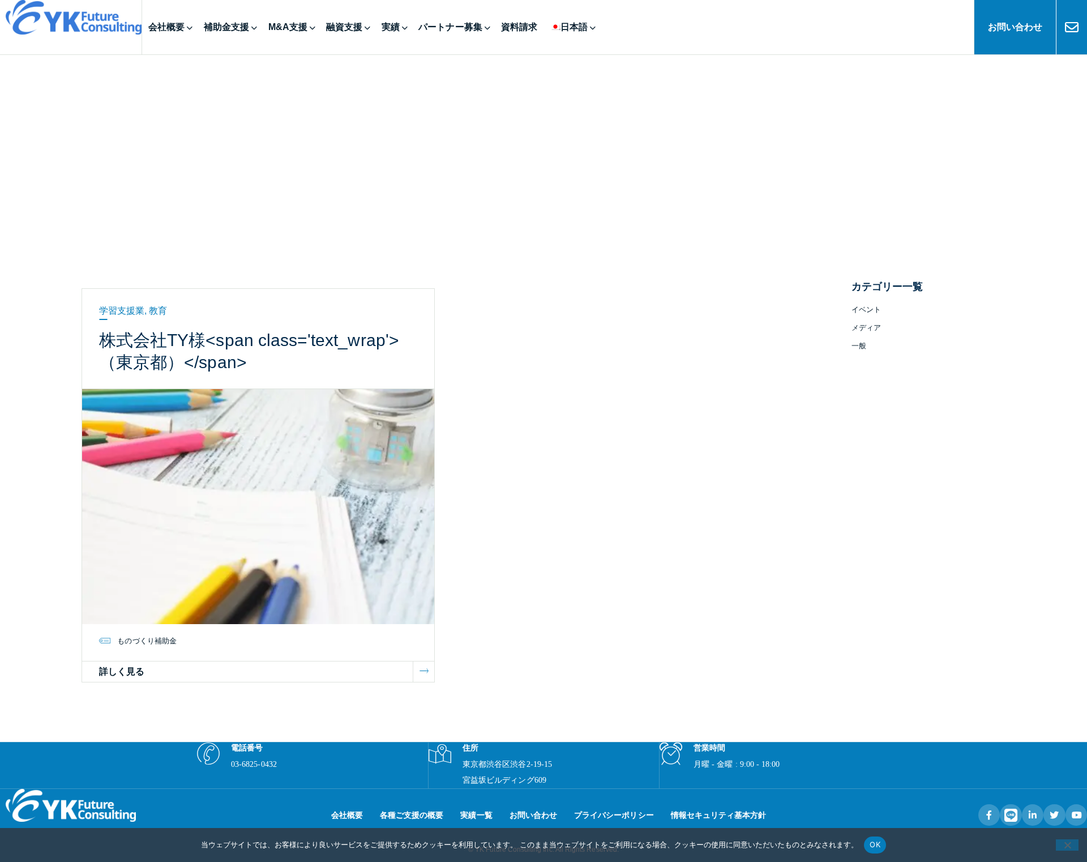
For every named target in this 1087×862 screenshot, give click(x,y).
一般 (858, 346)
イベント (866, 309)
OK (875, 844)
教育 (158, 310)
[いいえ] (1067, 845)
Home (517, 160)
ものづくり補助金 (146, 641)
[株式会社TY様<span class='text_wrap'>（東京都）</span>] (258, 506)
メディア (866, 327)
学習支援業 (121, 310)
